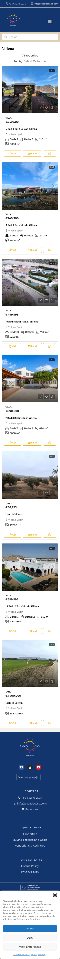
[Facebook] (21, 767)
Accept (30, 928)
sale (52, 71)
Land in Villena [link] (14, 514)
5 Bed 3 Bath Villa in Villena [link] (21, 129)
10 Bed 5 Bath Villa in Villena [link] (22, 321)
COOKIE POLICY (21, 954)
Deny (30, 937)
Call (14, 153)
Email (34, 153)
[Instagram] (30, 767)
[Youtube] (38, 767)
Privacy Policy (38, 954)
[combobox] (34, 61)
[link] (30, 91)
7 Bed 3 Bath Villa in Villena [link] (21, 418)
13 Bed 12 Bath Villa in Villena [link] (22, 606)
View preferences (30, 946)
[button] (55, 894)
